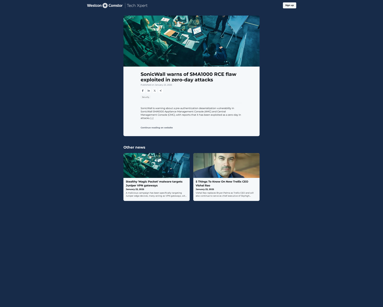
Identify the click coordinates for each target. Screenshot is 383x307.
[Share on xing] (161, 91)
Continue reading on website (157, 127)
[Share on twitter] (155, 91)
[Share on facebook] (143, 91)
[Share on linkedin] (149, 91)
